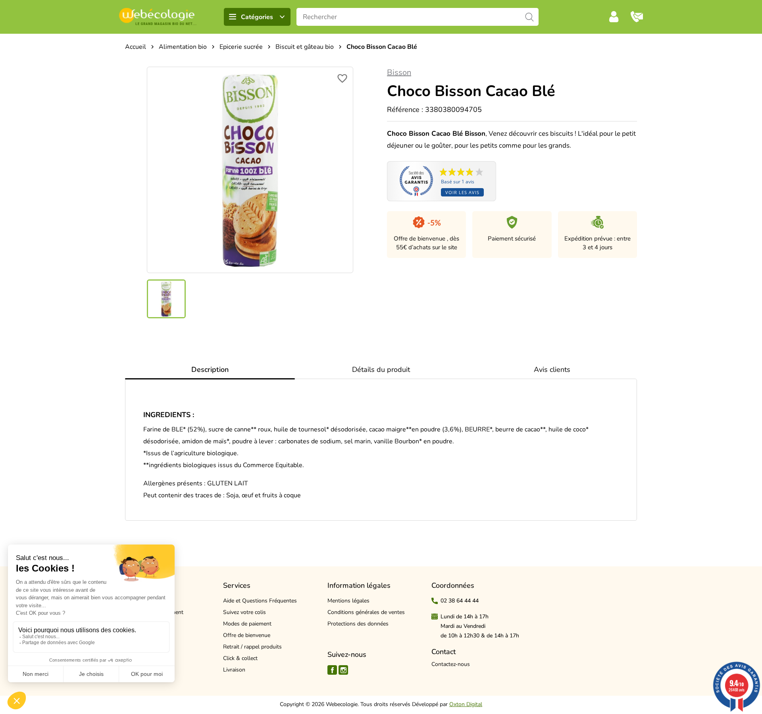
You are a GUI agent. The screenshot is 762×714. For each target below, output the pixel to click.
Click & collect (240, 658)
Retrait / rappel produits (252, 646)
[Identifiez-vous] (614, 16)
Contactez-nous (450, 664)
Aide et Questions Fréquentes (260, 600)
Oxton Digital (465, 704)
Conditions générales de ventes (366, 612)
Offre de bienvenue (246, 635)
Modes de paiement (247, 623)
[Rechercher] (530, 17)
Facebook (332, 670)
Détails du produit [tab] (381, 369)
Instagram (343, 670)
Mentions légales (348, 600)
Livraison (234, 670)
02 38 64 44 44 (460, 600)
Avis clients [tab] (552, 369)
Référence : (405, 109)
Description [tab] (210, 369)
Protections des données (358, 623)
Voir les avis (462, 192)
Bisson (399, 72)
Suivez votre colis (244, 612)
